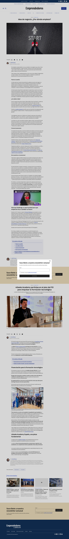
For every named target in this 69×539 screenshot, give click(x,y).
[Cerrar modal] (50, 261)
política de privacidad (32, 272)
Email (20, 267)
